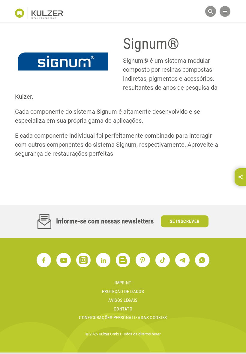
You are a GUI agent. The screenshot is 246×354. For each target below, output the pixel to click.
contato (123, 309)
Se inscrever (185, 221)
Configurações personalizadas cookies (123, 317)
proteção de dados (123, 291)
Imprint (123, 283)
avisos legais (123, 300)
